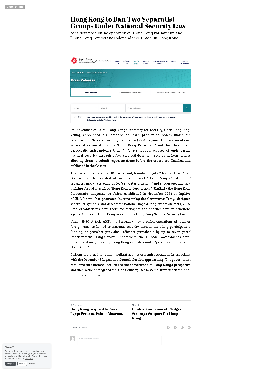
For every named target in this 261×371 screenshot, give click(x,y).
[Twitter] (175, 327)
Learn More (29, 359)
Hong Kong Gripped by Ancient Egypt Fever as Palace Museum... (98, 311)
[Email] (189, 327)
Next (134, 305)
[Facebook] (168, 327)
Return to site (15, 7)
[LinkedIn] (182, 327)
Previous (77, 305)
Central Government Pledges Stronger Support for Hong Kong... (156, 313)
